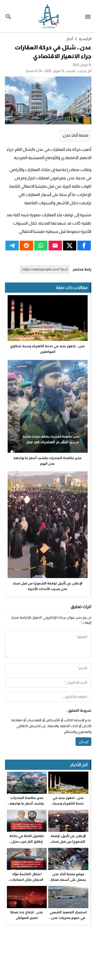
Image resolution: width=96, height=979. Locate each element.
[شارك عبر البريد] (55, 245)
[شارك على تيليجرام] (12, 245)
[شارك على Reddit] (26, 245)
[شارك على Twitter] (69, 245)
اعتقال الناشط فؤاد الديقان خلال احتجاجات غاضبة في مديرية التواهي (27, 879)
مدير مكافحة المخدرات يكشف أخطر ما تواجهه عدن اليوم (27, 803)
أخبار (69, 39)
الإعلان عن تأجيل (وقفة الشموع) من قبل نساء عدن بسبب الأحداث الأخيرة (68, 841)
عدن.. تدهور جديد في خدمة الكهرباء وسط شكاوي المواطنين (68, 803)
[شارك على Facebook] (84, 245)
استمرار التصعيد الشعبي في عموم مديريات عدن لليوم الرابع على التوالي (68, 917)
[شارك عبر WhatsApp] (41, 245)
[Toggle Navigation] (89, 16)
